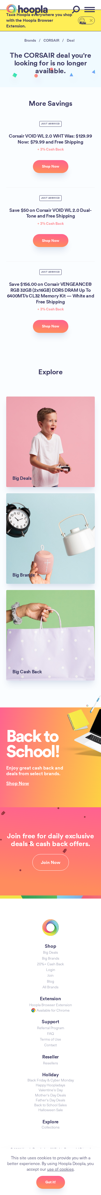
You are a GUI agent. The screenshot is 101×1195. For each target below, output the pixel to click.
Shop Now (17, 783)
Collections (51, 1127)
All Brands (50, 987)
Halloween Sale (50, 1109)
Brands (30, 40)
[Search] (76, 9)
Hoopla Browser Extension (50, 1004)
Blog (50, 981)
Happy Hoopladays (50, 1084)
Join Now (50, 862)
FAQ (50, 1033)
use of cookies (60, 1169)
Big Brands (50, 958)
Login (50, 969)
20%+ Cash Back (50, 964)
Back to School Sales (50, 1104)
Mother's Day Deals (50, 1095)
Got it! (50, 1182)
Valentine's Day (51, 1089)
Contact (50, 1045)
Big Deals (50, 952)
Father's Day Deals (50, 1099)
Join (50, 975)
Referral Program (50, 1027)
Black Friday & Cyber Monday (50, 1080)
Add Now (83, 22)
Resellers (50, 1063)
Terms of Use (50, 1039)
